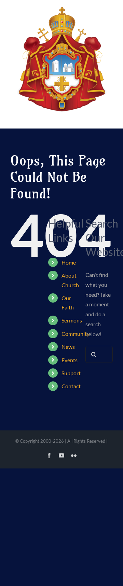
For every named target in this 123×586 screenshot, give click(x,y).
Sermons (72, 320)
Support (71, 373)
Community (76, 333)
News (68, 346)
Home (69, 262)
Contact (71, 386)
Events (70, 360)
